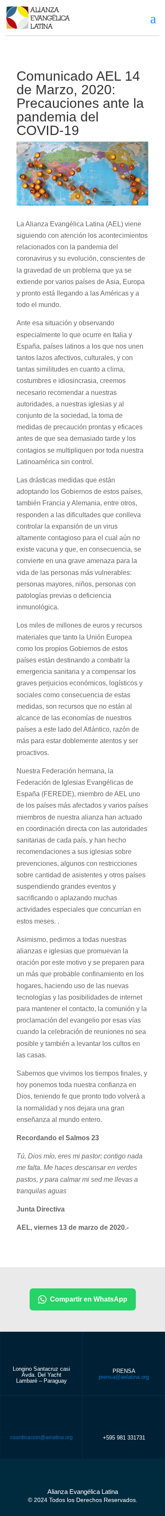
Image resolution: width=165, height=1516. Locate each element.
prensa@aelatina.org (124, 1377)
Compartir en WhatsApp (88, 1299)
